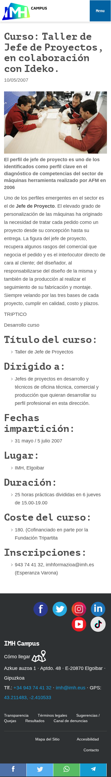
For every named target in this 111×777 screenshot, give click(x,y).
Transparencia (16, 715)
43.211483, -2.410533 (27, 697)
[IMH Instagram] (79, 608)
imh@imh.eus (70, 687)
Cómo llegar (17, 656)
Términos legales (52, 715)
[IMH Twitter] (60, 608)
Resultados (34, 721)
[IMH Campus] (23, 10)
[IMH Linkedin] (98, 608)
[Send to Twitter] (39, 772)
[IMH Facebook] (41, 608)
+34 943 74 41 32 (32, 687)
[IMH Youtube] (79, 624)
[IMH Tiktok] (98, 624)
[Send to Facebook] (13, 772)
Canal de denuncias (71, 721)
